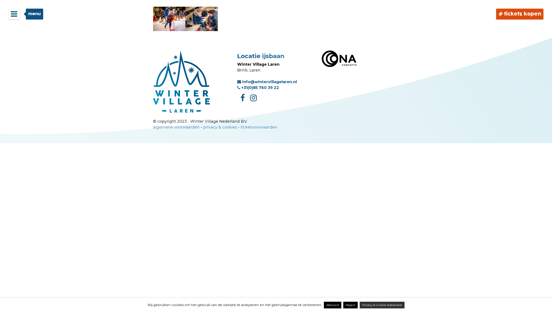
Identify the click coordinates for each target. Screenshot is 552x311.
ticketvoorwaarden (259, 127)
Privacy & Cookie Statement (382, 305)
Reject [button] (350, 305)
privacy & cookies (220, 127)
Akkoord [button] (332, 305)
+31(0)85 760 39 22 (259, 87)
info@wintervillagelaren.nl (269, 81)
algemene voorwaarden (176, 127)
